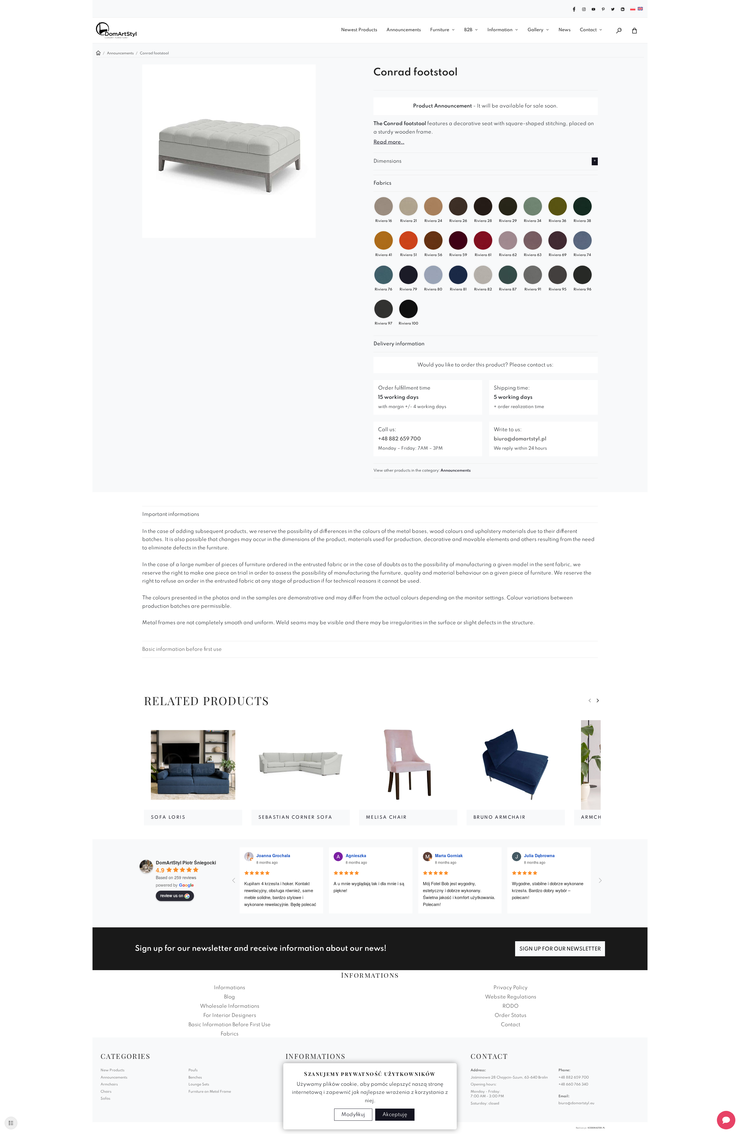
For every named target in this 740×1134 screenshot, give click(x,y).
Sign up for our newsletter (560, 949)
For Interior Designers (229, 1015)
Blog (229, 997)
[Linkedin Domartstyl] (623, 9)
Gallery (535, 30)
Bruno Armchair (499, 817)
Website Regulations (510, 997)
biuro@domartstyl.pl (520, 439)
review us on (171, 895)
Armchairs (109, 1084)
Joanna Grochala (273, 855)
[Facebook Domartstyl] (574, 9)
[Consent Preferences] (11, 1123)
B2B (468, 30)
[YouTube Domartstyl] (593, 9)
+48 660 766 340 (573, 1084)
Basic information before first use (182, 649)
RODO (510, 1006)
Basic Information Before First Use (229, 1024)
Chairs (106, 1092)
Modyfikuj (353, 1114)
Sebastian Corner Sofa (295, 817)
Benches (195, 1077)
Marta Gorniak (449, 855)
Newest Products (359, 30)
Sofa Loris (168, 817)
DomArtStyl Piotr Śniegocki (186, 862)
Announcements (403, 30)
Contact (588, 30)
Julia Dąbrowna (539, 855)
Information (500, 30)
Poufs (192, 1070)
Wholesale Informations (229, 1006)
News (564, 30)
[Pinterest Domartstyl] (603, 9)
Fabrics (229, 1034)
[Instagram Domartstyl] (584, 9)
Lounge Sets (198, 1084)
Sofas (105, 1098)
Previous (590, 700)
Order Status (510, 1015)
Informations (229, 987)
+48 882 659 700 (399, 439)
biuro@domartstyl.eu (576, 1103)
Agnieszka (356, 855)
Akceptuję (394, 1114)
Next (598, 700)
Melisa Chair (386, 817)
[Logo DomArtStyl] (116, 30)
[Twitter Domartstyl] (613, 9)
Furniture (439, 30)
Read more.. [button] (388, 142)
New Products (112, 1070)
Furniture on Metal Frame (209, 1092)
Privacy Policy (510, 987)
